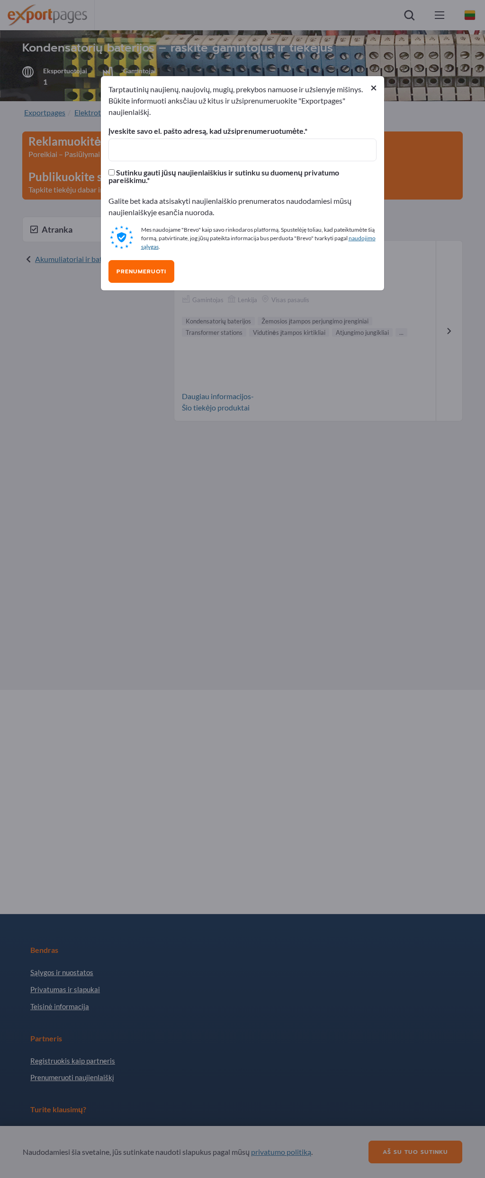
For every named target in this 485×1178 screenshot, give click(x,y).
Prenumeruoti (141, 271)
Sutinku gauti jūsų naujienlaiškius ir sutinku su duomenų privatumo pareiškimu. (223, 176)
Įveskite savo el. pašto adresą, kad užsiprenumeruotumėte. (206, 131)
